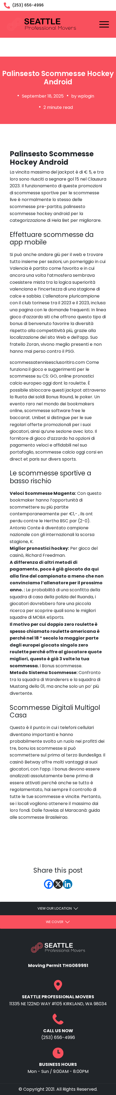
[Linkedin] (67, 884)
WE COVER (54, 922)
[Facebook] (48, 884)
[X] (58, 884)
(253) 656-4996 (27, 5)
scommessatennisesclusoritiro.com (47, 362)
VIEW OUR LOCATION (54, 908)
